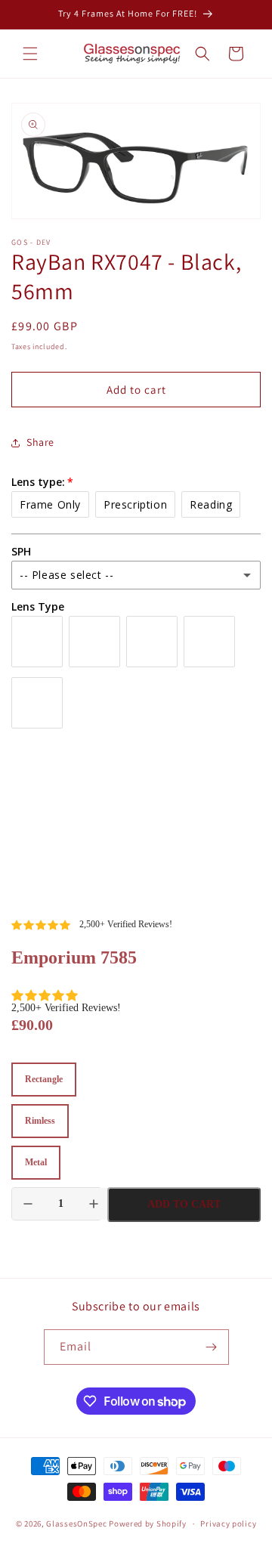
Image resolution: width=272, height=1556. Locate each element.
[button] (30, 53)
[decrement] (28, 1204)
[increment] (94, 1204)
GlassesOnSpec (76, 1523)
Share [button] (40, 442)
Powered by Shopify (148, 1523)
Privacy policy (228, 1523)
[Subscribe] (211, 1347)
